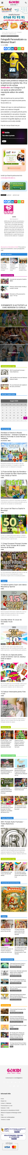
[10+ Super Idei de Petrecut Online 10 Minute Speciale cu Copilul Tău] (5, 1045)
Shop (2, 1115)
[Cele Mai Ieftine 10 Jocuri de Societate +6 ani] (14, 635)
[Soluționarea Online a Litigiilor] (14, 1137)
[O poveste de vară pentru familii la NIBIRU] (5, 281)
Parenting (3, 36)
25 (6, 418)
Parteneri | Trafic (5, 1108)
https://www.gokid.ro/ (14, 219)
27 (2, 407)
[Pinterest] (15, 48)
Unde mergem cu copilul (6, 532)
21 (17, 415)
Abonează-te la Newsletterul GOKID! (10, 1110)
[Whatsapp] (19, 48)
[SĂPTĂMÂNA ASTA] (14, 352)
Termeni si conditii (5, 1119)
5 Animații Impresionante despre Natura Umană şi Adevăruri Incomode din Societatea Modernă (18, 996)
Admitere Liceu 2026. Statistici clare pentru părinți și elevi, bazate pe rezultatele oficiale (23, 267)
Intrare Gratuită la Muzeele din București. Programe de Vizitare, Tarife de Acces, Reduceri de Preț (21, 772)
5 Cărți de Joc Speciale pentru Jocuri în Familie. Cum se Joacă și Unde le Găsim (13, 657)
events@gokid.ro (18, 1078)
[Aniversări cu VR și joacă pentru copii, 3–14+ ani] (5, 296)
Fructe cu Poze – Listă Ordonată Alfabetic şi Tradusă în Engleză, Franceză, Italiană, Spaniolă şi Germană (6, 744)
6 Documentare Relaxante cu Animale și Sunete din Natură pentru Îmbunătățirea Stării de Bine (18, 1018)
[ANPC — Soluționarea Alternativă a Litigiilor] (14, 1130)
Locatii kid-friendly (7, 275)
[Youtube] (17, 1086)
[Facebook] (5, 48)
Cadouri (3, 609)
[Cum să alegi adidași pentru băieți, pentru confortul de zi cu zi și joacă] (5, 260)
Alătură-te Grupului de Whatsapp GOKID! (11, 1112)
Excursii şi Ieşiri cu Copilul (7, 461)
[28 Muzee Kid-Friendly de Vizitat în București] (21, 782)
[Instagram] (11, 1082)
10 (2, 412)
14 (17, 412)
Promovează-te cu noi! (6, 1105)
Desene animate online (15, 967)
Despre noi (3, 1101)
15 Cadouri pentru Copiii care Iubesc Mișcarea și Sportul (14, 586)
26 (10, 418)
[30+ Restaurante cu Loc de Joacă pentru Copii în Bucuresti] (21, 800)
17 (2, 415)
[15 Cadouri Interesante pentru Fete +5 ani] (14, 707)
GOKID (6, 45)
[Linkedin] (12, 48)
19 (10, 415)
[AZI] (14, 318)
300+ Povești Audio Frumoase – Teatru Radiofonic (12, 823)
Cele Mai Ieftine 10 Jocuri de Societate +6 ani (11, 621)
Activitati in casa (14, 1029)
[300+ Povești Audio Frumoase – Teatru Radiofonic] (5, 372)
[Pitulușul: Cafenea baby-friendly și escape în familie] (5, 288)
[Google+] (7, 1082)
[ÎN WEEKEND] (14, 335)
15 (21, 412)
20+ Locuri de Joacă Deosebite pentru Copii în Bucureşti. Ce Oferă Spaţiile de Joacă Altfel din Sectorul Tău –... (7, 809)
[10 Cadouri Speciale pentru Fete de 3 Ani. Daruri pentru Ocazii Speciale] (21, 924)
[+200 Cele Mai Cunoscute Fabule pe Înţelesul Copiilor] (5, 379)
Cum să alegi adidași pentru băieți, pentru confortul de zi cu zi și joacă (4, 267)
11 (6, 412)
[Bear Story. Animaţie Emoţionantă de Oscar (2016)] (5, 989)
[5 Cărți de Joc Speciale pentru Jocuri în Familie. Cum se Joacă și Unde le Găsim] (14, 672)
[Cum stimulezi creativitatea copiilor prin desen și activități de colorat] (14, 260)
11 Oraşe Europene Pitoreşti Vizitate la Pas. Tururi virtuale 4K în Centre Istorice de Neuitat (14, 545)
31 (17, 407)
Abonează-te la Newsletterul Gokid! (9, 247)
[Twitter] (8, 48)
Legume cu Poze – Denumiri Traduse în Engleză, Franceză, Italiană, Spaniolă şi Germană (19, 744)
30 (14, 407)
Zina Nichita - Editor (6, 440)
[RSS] (10, 1086)
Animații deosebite (7, 959)
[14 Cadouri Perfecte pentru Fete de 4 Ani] (7, 924)
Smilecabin (5, 88)
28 (6, 407)
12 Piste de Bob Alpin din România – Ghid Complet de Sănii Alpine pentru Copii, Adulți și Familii (14, 473)
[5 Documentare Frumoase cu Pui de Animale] (5, 1011)
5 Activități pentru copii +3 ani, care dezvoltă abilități (6, 874)
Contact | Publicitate (6, 1103)
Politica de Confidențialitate (8, 1117)
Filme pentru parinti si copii (16, 1012)
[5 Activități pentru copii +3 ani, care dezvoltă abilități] (7, 866)
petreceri (9, 195)
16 (25, 412)
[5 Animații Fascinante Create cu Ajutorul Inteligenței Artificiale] (5, 965)
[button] (26, 2)
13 (14, 412)
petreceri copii (16, 195)
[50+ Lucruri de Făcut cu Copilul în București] (14, 524)
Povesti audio (4, 846)
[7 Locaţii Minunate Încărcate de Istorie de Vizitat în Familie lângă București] (7, 782)
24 (2, 418)
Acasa (2, 1098)
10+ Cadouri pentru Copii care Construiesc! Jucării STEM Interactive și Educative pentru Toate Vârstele (21, 950)
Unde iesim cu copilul (8, 755)
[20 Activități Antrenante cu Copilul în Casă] (5, 1027)
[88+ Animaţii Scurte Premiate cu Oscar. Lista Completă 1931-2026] (5, 981)
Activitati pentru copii (8, 366)
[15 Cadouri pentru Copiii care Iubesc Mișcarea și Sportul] (14, 600)
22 (21, 415)
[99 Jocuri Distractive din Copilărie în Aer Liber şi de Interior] (5, 387)
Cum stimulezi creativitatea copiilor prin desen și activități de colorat (14, 267)
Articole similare (7, 254)
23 (25, 415)
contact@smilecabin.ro (8, 178)
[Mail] (19, 1082)
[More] (22, 48)
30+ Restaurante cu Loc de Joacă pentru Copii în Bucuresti (20, 807)
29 (10, 407)
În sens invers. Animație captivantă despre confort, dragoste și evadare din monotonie (18, 972)
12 (10, 412)
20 (14, 415)
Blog (11, 1046)
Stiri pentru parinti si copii (11, 32)
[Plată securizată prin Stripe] (10, 1145)
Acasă (3, 32)
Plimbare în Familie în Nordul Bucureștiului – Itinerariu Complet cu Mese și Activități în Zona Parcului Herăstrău (14, 435)
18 (6, 415)
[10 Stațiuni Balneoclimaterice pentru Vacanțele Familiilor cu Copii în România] (7, 763)
